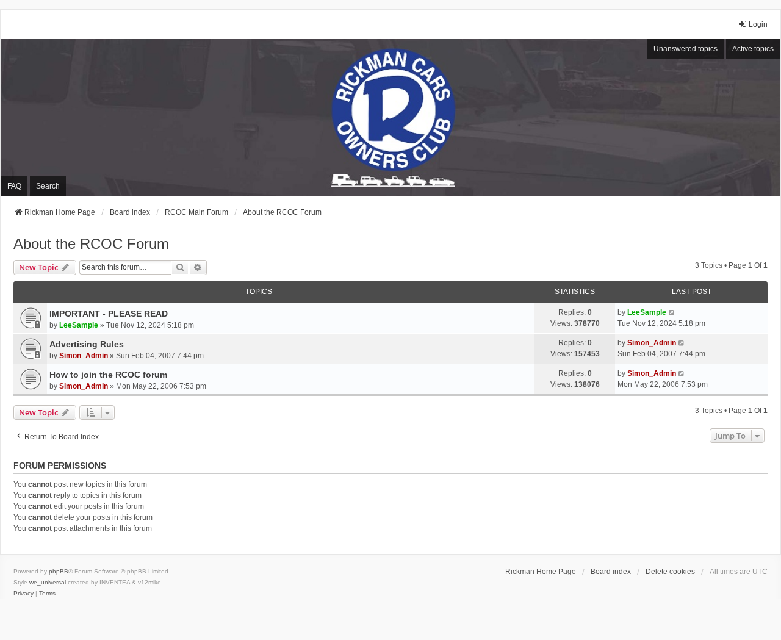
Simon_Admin (83, 355)
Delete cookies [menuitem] (670, 571)
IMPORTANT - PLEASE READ (108, 313)
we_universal (47, 582)
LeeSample (78, 325)
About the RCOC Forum (91, 244)
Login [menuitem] (758, 24)
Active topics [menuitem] (753, 49)
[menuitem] (23, 593)
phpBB (58, 571)
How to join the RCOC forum (108, 374)
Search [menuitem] (48, 186)
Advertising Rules (86, 344)
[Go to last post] (672, 312)
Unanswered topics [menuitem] (685, 49)
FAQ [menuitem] (14, 186)
